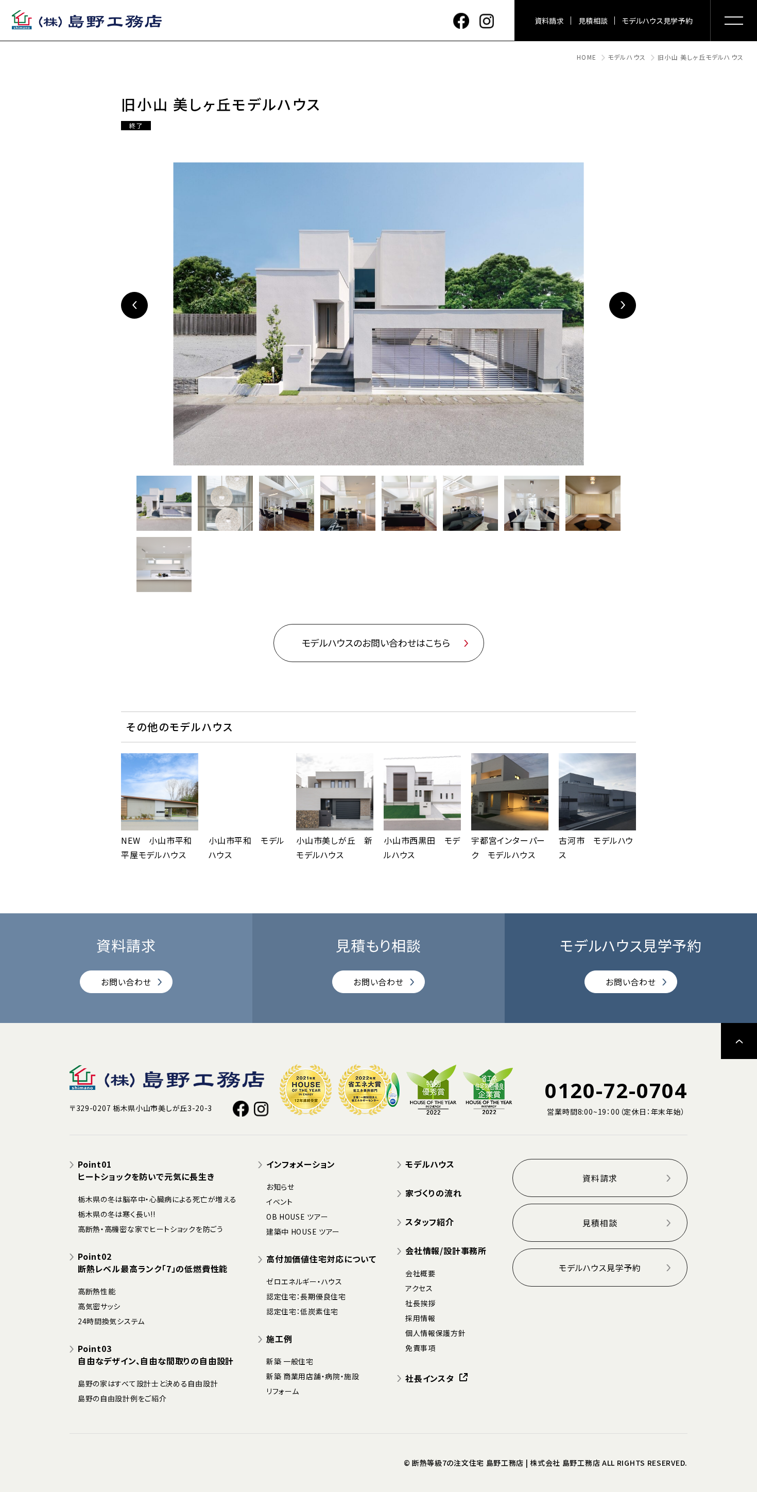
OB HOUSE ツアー (297, 1216)
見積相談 (593, 20)
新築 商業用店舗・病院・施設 (312, 1376)
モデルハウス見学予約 (657, 20)
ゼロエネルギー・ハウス (304, 1281)
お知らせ (280, 1187)
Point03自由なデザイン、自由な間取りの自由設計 (156, 1354)
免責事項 (420, 1348)
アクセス (419, 1288)
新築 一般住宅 (290, 1361)
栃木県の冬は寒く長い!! (116, 1214)
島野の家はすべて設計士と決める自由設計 (148, 1383)
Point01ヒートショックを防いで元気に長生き (146, 1170)
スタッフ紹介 (429, 1222)
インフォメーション (300, 1164)
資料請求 (549, 20)
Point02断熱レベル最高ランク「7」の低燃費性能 (153, 1262)
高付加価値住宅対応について (321, 1259)
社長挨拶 (420, 1303)
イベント (279, 1201)
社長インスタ (429, 1378)
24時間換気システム (111, 1321)
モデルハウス (627, 57)
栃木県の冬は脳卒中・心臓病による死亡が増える (157, 1199)
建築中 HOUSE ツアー (303, 1231)
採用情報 (420, 1318)
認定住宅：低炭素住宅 (302, 1311)
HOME (586, 57)
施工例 (279, 1338)
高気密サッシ (99, 1306)
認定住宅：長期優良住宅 (306, 1296)
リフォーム (282, 1391)
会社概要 (420, 1273)
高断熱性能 (97, 1291)
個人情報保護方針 (435, 1333)
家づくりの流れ (433, 1193)
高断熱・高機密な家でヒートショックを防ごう (150, 1229)
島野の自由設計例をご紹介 (122, 1398)
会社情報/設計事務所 (446, 1250)
